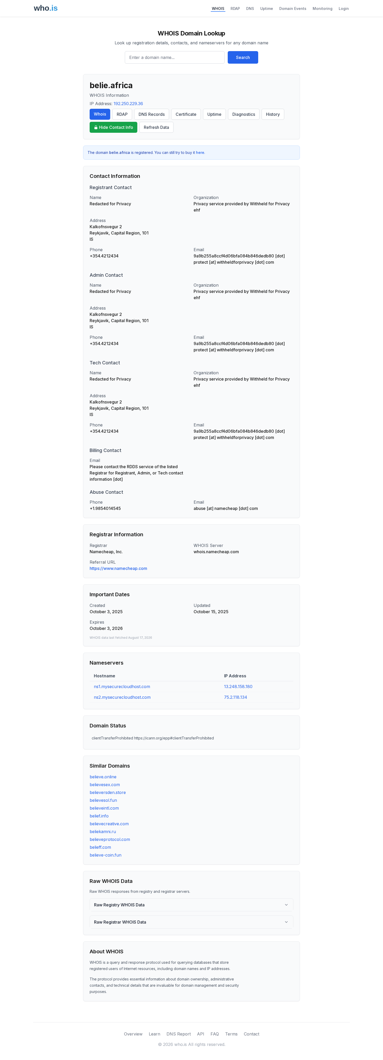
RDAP (235, 8)
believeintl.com (104, 808)
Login (344, 8)
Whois (100, 114)
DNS (250, 8)
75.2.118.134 (235, 697)
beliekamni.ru (103, 831)
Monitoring (322, 8)
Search (243, 57)
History (273, 114)
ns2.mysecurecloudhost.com (122, 697)
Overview (133, 1034)
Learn (154, 1034)
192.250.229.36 (128, 103)
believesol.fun (103, 800)
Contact (251, 1034)
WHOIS (218, 8)
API (200, 1034)
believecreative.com (109, 823)
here (200, 152)
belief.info (99, 815)
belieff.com (100, 847)
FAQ (215, 1034)
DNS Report (178, 1034)
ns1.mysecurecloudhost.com (122, 686)
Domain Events (292, 8)
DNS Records (152, 114)
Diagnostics (243, 114)
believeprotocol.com (110, 839)
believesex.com (105, 784)
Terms (231, 1034)
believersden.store (108, 792)
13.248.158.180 (238, 686)
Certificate (186, 114)
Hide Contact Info (116, 127)
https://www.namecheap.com (118, 568)
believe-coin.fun (105, 855)
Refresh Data (156, 127)
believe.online (103, 776)
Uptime (266, 8)
